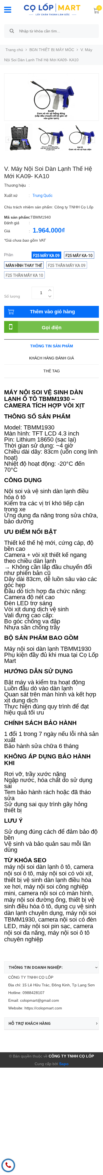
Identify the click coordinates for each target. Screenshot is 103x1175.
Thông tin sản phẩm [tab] (51, 346)
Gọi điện (52, 327)
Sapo (63, 1064)
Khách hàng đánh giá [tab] (51, 358)
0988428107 (33, 992)
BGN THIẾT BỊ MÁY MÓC (51, 50)
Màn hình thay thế (24, 265)
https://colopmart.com (43, 1008)
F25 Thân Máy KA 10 (24, 275)
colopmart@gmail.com (39, 1000)
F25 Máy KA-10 (79, 255)
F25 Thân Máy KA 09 (66, 265)
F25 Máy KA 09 (46, 255)
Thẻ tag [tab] (51, 371)
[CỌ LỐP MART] (52, 9)
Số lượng (12, 296)
